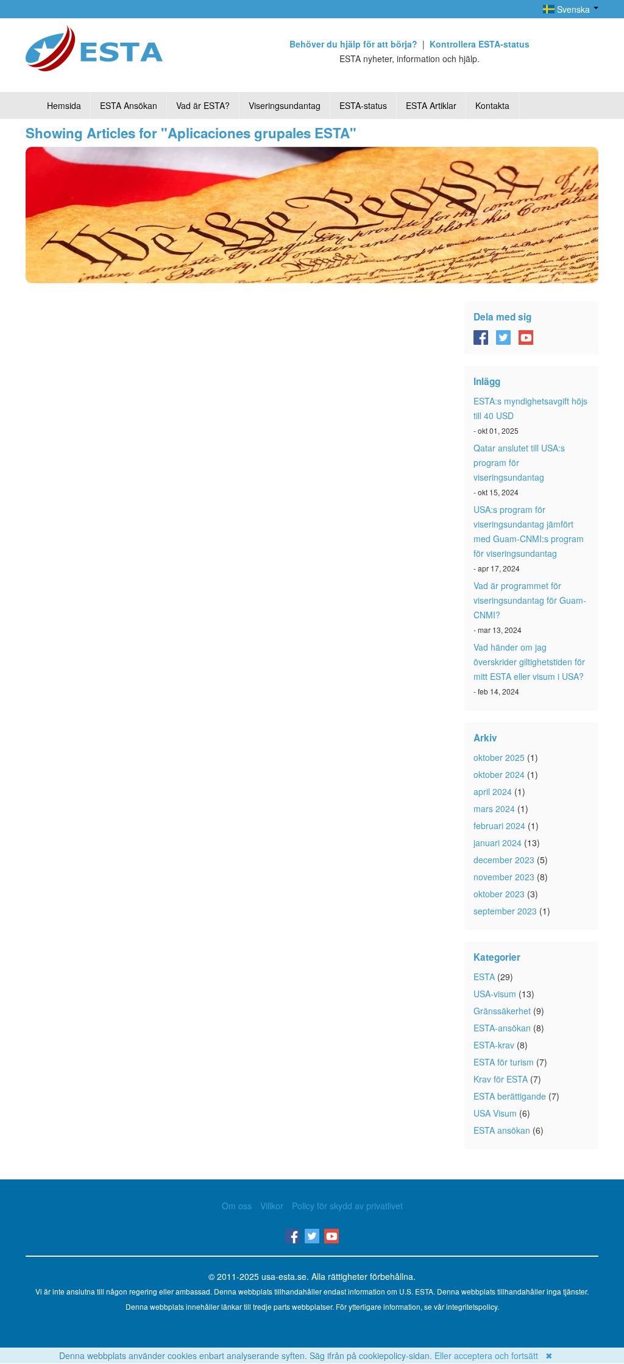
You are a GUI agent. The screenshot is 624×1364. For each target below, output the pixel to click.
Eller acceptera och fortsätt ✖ (493, 1355)
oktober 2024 (499, 774)
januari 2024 (497, 842)
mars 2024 (494, 808)
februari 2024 (499, 825)
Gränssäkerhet (502, 1011)
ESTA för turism (503, 1062)
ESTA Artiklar (431, 105)
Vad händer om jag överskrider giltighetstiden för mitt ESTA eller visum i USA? (529, 661)
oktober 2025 (499, 757)
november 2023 (503, 877)
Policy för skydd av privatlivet (347, 1206)
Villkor (271, 1206)
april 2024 (492, 791)
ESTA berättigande (509, 1096)
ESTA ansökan (501, 1130)
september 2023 (505, 911)
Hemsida (64, 105)
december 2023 (503, 859)
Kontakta (492, 105)
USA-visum (494, 994)
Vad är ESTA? (203, 105)
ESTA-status (363, 105)
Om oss (237, 1206)
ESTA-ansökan (502, 1028)
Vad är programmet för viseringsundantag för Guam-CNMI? (529, 600)
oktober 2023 (499, 894)
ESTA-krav (493, 1045)
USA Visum (495, 1113)
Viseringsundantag (285, 105)
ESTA (484, 976)
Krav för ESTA (500, 1079)
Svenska (573, 9)
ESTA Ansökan (128, 105)
